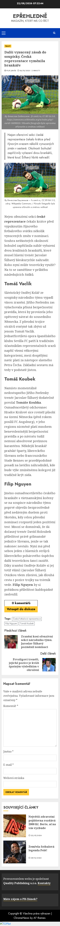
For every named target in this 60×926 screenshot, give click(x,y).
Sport (7, 46)
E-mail (8, 765)
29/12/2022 (36, 858)
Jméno (8, 751)
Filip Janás (11, 71)
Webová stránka (13, 778)
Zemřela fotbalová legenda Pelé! (41, 848)
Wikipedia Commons (21, 203)
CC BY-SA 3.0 (48, 200)
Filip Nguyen (11, 623)
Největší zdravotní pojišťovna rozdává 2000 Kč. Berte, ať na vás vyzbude (42, 822)
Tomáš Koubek (27, 623)
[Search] (54, 33)
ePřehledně (30, 16)
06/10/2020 (25, 71)
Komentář (10, 706)
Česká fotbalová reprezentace (27, 618)
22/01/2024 (36, 835)
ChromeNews (21, 918)
